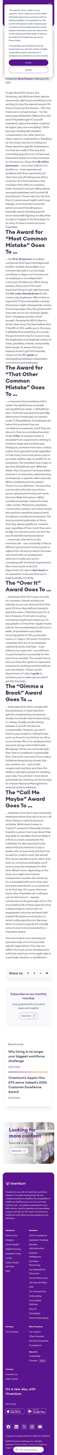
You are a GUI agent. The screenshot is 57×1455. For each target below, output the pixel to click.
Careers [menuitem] (37, 1361)
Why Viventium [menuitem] (36, 1327)
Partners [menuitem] (9, 1327)
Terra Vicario (25, 79)
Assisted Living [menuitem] (13, 1254)
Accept (28, 62)
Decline (28, 70)
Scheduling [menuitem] (34, 1313)
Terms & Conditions (37, 1445)
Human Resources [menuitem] (38, 1278)
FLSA (16, 436)
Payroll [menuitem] (32, 1309)
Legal (8, 1448)
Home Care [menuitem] (11, 1235)
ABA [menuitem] (8, 1271)
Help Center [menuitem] (12, 1379)
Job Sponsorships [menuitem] (38, 1282)
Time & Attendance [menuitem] (39, 1318)
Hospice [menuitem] (10, 1240)
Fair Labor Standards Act (24, 293)
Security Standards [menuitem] (38, 1341)
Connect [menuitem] (9, 1369)
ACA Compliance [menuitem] (38, 1235)
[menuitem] (39, 1352)
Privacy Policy (21, 1445)
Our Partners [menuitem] (12, 1332)
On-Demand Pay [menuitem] (37, 1291)
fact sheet (39, 570)
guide (30, 355)
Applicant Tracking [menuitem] (38, 1240)
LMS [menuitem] (31, 1287)
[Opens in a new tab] (8, 1427)
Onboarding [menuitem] (35, 1296)
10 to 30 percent (22, 259)
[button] (15, 1184)
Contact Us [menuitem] (11, 1374)
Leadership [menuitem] (34, 1356)
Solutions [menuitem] (33, 1230)
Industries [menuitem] (10, 1230)
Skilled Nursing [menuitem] (13, 1249)
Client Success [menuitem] (36, 1336)
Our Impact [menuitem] (35, 1332)
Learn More (14, 1067)
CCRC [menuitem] (9, 1258)
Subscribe (26, 1016)
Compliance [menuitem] (35, 1345)
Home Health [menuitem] (12, 1244)
